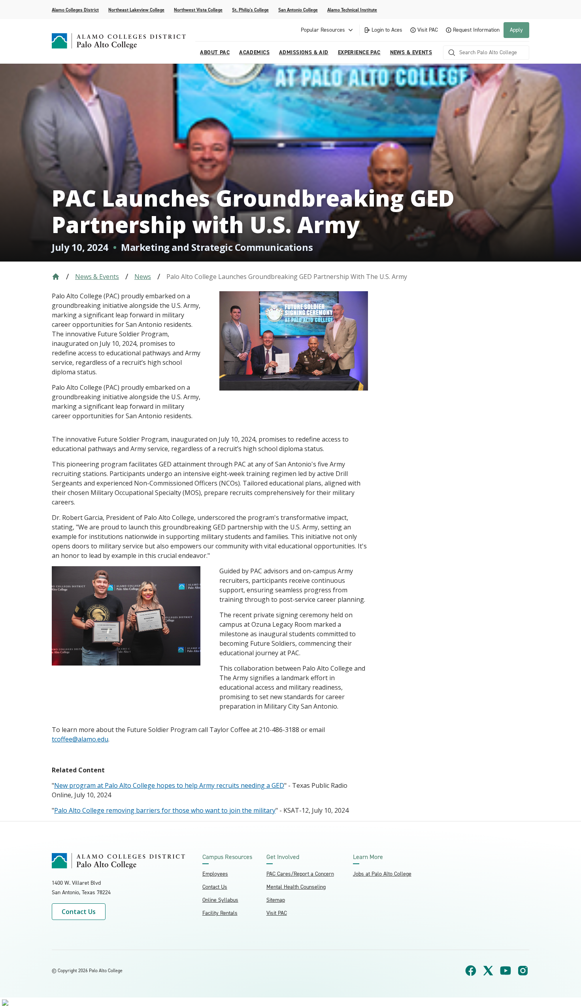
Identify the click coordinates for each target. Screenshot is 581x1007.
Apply (516, 30)
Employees (215, 874)
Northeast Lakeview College (136, 10)
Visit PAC (427, 30)
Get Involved (282, 857)
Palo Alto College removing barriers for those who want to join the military (164, 810)
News (142, 276)
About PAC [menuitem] (215, 52)
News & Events (97, 276)
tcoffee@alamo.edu (80, 739)
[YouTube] (505, 970)
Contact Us (79, 911)
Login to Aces (387, 30)
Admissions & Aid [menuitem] (303, 52)
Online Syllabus (220, 900)
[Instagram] (523, 970)
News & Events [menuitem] (411, 52)
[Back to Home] (56, 276)
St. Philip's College (250, 10)
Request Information (476, 30)
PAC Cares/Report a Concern (300, 874)
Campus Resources (227, 857)
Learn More (368, 857)
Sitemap (275, 900)
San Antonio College (298, 10)
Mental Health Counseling (296, 887)
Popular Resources (323, 30)
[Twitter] (488, 970)
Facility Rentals (220, 913)
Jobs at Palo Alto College (382, 874)
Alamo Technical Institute (352, 10)
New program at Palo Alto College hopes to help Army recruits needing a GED (169, 785)
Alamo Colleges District (75, 10)
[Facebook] (470, 970)
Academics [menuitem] (254, 52)
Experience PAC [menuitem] (359, 52)
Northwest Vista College (198, 10)
